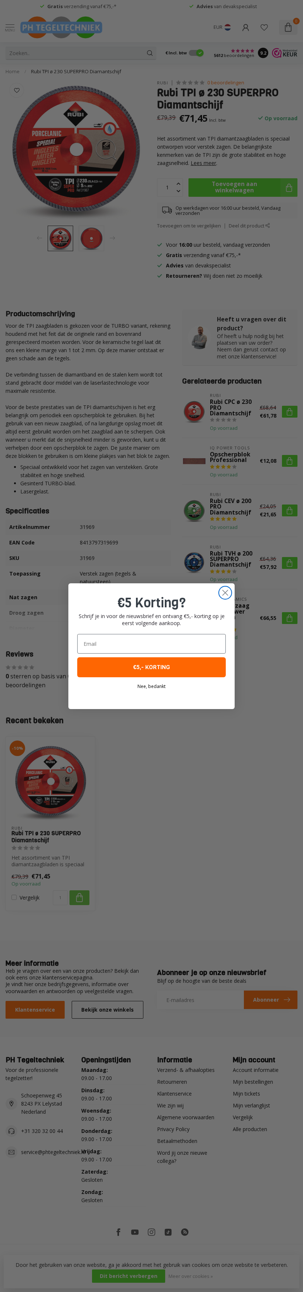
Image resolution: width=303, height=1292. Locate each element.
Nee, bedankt (151, 686)
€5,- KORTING (151, 667)
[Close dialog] (225, 592)
